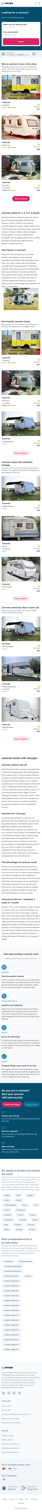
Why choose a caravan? (14, 250)
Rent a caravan (21, 199)
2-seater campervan (11, 1296)
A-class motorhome (11, 1276)
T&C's (27, 1499)
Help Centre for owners (10, 1452)
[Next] (37, 87)
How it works (7, 1406)
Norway (32, 1229)
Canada (7, 1195)
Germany (31, 1225)
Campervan (8, 1261)
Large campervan (25, 1261)
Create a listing (7, 1436)
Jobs (21, 1499)
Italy (6, 1225)
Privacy (34, 1499)
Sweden (7, 1210)
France (25, 1205)
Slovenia (23, 1220)
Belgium (30, 1195)
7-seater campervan (11, 1305)
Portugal (19, 1229)
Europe (32, 1215)
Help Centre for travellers (11, 1423)
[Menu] (37, 3)
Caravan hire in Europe (13, 813)
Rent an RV (6, 1410)
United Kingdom (10, 1205)
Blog (5, 1499)
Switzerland (21, 1210)
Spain (19, 1195)
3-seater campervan (11, 1291)
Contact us (13, 1499)
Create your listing (11, 1104)
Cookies (21, 1503)
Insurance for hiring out (11, 1444)
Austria (35, 1220)
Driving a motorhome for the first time (16, 1414)
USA (35, 1205)
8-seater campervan (11, 1300)
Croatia (18, 1200)
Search (21, 42)
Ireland (6, 1229)
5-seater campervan (11, 1281)
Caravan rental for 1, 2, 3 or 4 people (21, 213)
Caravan (28, 1276)
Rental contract (7, 1440)
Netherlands (8, 1220)
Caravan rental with (19, 758)
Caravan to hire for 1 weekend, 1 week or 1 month (18, 901)
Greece (6, 1200)
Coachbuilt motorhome (12, 1271)
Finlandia (7, 1215)
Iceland (20, 1215)
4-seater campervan (11, 1286)
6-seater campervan (11, 1310)
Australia (17, 1225)
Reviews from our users (11, 1418)
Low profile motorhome (12, 1266)
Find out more (32, 1104)
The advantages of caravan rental (19, 862)
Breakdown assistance (10, 1448)
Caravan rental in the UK (14, 764)
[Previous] (4, 87)
